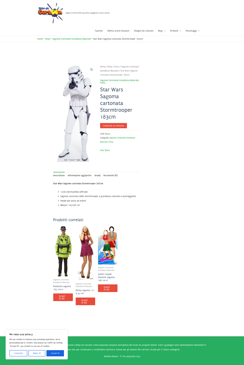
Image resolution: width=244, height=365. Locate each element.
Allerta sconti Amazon (118, 30)
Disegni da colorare (143, 30)
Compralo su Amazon (113, 125)
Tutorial (99, 30)
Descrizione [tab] (59, 175)
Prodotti (174, 30)
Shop (47, 38)
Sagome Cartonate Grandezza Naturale (71, 38)
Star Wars (105, 150)
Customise (18, 353)
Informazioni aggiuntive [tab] (79, 175)
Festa (116, 66)
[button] (91, 69)
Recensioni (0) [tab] (110, 175)
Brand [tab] (97, 175)
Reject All (37, 353)
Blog (160, 30)
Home (40, 38)
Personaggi (191, 30)
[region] (37, 344)
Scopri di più (62, 297)
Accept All (55, 353)
